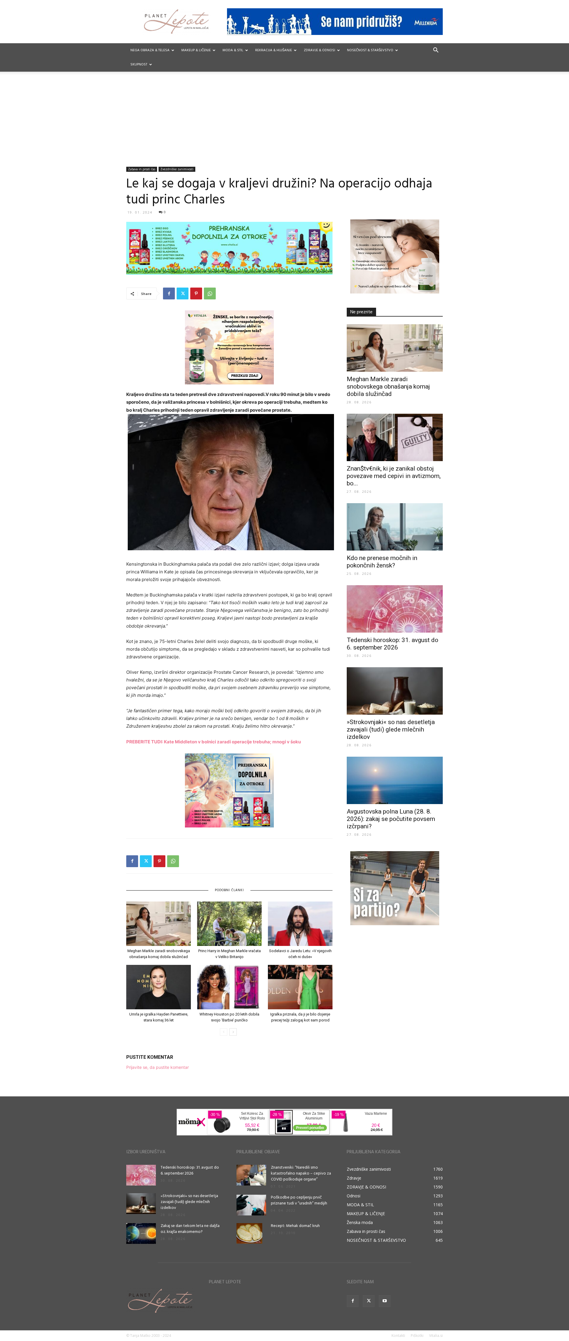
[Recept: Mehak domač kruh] (249, 1233)
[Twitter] (182, 293)
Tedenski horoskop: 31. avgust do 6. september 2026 (392, 643)
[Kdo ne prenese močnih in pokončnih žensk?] (395, 527)
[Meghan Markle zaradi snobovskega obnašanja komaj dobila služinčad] (158, 924)
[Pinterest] (196, 293)
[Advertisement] (284, 122)
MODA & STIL (233, 50)
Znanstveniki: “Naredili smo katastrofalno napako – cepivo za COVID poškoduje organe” (301, 1173)
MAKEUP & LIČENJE (196, 50)
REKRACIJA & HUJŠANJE (273, 50)
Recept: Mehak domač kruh (295, 1226)
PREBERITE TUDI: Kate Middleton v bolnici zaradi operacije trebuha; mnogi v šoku (213, 742)
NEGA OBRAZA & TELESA (150, 50)
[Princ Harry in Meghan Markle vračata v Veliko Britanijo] (229, 924)
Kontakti (398, 1335)
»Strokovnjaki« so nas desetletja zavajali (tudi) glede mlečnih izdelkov (391, 729)
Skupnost (138, 65)
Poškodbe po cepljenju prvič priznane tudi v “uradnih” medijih (299, 1200)
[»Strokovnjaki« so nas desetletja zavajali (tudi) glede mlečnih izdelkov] (395, 691)
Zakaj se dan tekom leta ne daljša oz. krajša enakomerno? (190, 1229)
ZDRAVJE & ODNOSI (319, 50)
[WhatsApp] (210, 293)
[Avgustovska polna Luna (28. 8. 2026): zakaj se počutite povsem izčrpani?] (395, 780)
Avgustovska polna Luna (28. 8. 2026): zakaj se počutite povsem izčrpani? (391, 819)
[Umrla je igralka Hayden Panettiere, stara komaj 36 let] (158, 987)
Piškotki (417, 1335)
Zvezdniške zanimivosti (177, 169)
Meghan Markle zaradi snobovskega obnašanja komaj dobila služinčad (388, 386)
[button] (436, 51)
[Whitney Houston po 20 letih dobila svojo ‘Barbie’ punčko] (229, 987)
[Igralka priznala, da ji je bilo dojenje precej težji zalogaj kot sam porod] (300, 987)
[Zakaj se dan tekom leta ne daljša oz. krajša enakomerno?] (141, 1233)
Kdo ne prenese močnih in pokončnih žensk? (382, 561)
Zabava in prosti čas (141, 169)
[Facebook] (169, 293)
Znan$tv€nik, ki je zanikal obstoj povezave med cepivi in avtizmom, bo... (394, 476)
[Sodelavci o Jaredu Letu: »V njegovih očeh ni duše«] (300, 924)
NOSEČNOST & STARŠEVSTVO (370, 50)
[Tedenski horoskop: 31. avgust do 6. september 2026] (395, 609)
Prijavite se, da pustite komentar (157, 1067)
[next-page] (233, 1032)
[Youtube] (385, 1301)
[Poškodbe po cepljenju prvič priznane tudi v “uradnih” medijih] (251, 1205)
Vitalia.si (436, 1335)
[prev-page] (223, 1032)
